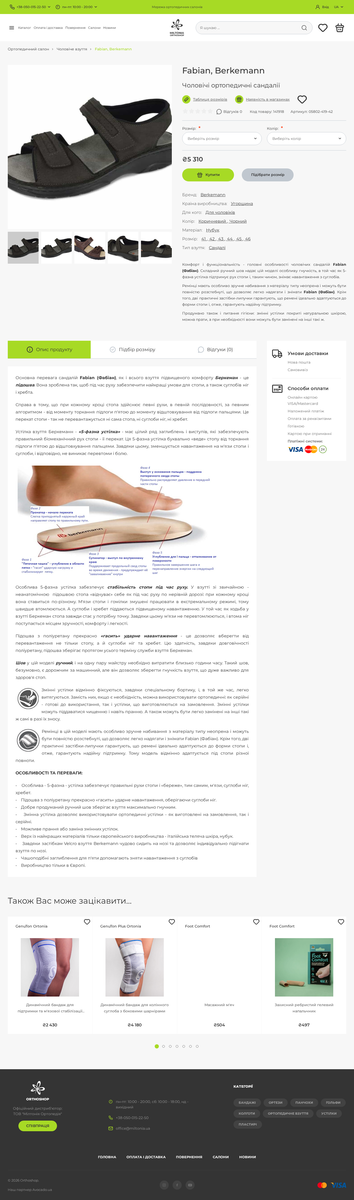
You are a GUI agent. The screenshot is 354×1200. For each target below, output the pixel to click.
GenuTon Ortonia (31, 926)
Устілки (329, 1113)
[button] (157, 1046)
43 (220, 238)
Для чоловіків (220, 212)
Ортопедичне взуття (288, 1113)
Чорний (238, 221)
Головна (107, 1157)
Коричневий (213, 221)
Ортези (275, 1102)
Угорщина (242, 203)
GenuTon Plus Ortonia (120, 926)
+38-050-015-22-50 (31, 7)
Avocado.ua (42, 1190)
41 (204, 238)
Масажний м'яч (219, 1005)
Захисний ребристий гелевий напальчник (304, 1008)
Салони (94, 28)
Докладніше (50, 959)
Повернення (75, 28)
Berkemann (213, 194)
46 (247, 238)
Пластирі (248, 1124)
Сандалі (217, 247)
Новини (109, 28)
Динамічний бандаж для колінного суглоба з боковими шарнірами (135, 1008)
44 (230, 238)
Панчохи (304, 1102)
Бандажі (247, 1102)
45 (239, 238)
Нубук (212, 230)
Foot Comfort (197, 926)
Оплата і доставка (48, 28)
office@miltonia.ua (133, 1128)
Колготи (247, 1113)
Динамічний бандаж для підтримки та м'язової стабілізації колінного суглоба (50, 1008)
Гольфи (333, 1102)
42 (212, 238)
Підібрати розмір (268, 174)
